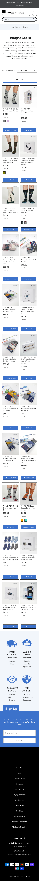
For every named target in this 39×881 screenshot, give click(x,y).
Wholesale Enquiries (19, 827)
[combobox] (17, 19)
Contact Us (19, 789)
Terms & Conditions (19, 821)
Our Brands (19, 800)
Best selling (23, 70)
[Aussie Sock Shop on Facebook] (16, 756)
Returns (19, 784)
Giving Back (19, 805)
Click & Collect (19, 778)
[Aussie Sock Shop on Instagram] (22, 756)
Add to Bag (28, 130)
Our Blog (19, 811)
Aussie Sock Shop (18, 876)
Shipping (19, 773)
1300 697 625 (19, 846)
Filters (19, 79)
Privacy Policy (19, 816)
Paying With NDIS (19, 795)
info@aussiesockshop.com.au (19, 854)
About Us (19, 768)
